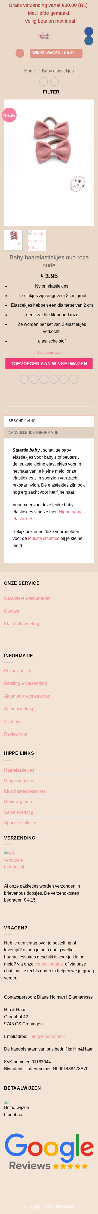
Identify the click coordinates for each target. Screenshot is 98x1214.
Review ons (15, 734)
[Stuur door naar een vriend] (54, 379)
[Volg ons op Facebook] (88, 31)
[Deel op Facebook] (34, 379)
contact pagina (49, 964)
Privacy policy (17, 670)
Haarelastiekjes (19, 770)
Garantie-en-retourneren (27, 598)
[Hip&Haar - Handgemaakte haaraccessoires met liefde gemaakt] (44, 36)
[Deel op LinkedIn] (73, 379)
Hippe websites (19, 780)
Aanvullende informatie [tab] (33, 433)
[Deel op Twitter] (43, 379)
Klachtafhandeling (21, 623)
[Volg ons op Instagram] (88, 40)
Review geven (18, 801)
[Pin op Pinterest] (63, 379)
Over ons (13, 721)
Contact (11, 611)
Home (30, 71)
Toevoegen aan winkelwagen (49, 363)
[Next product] (43, 81)
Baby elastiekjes (58, 71)
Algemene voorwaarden (27, 696)
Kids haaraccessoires (25, 791)
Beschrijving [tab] (22, 421)
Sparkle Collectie (20, 822)
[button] (20, 53)
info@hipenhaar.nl (47, 1036)
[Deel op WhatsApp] (24, 379)
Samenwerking (18, 708)
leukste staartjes (43, 538)
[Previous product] (54, 81)
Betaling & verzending (25, 683)
